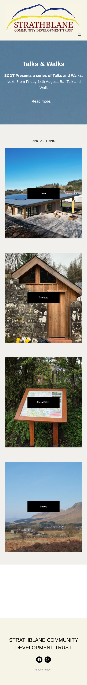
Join (43, 193)
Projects (43, 297)
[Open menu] (79, 34)
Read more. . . (43, 101)
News (43, 506)
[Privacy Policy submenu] (52, 670)
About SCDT (44, 402)
